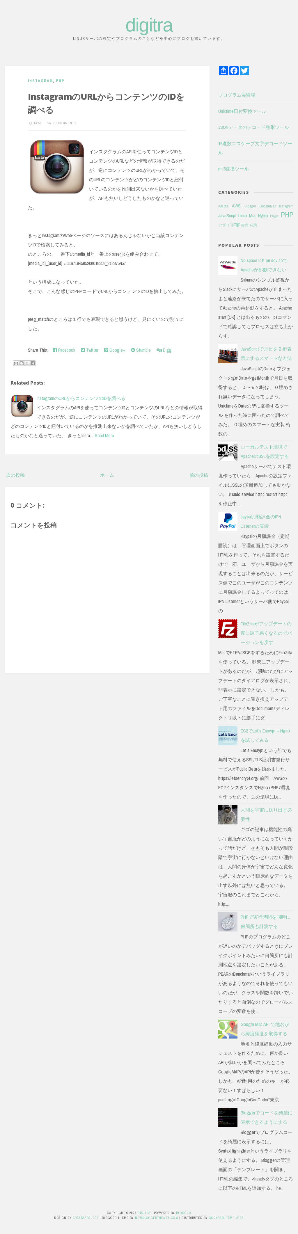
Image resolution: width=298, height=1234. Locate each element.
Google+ (116, 350)
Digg (167, 350)
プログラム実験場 (237, 95)
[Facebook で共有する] (33, 363)
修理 (245, 225)
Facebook (66, 350)
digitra (149, 24)
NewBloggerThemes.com (156, 1218)
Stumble (143, 350)
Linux (242, 215)
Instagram (40, 80)
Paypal (274, 216)
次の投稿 (15, 475)
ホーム (107, 475)
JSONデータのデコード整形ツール (253, 127)
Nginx (263, 215)
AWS (236, 205)
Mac (252, 215)
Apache (223, 206)
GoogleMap (267, 206)
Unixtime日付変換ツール (242, 111)
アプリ (224, 225)
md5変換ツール (233, 169)
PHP (60, 80)
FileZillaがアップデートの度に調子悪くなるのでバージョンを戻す (266, 633)
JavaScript (227, 215)
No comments (64, 123)
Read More (104, 435)
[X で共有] (27, 363)
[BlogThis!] (21, 363)
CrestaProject (85, 1218)
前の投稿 (198, 475)
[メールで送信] (16, 363)
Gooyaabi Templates (226, 1218)
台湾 (253, 225)
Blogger (250, 206)
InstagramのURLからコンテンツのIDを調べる (81, 398)
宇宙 (235, 225)
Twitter (91, 350)
